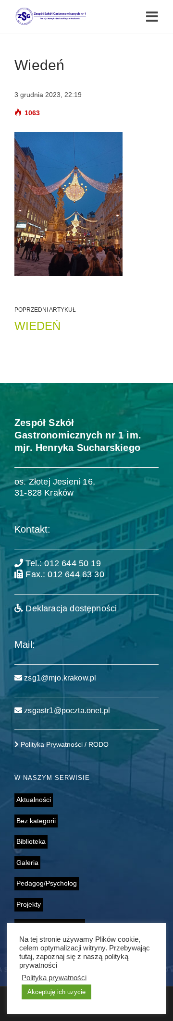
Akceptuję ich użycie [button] (56, 992)
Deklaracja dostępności (70, 608)
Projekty (28, 904)
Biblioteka (31, 841)
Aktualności (33, 799)
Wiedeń (37, 325)
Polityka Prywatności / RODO (64, 744)
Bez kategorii (36, 821)
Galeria (27, 862)
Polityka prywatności (54, 978)
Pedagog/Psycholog (46, 883)
